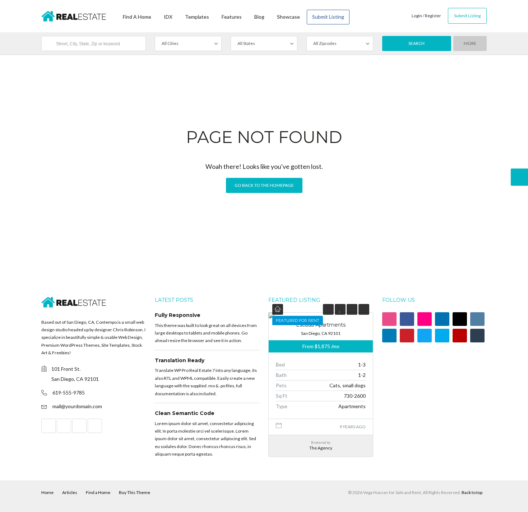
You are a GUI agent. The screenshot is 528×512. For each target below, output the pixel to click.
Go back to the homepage (264, 185)
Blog (259, 17)
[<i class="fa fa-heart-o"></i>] (340, 309)
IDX (168, 17)
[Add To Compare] (352, 309)
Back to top (472, 492)
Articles (69, 492)
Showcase (288, 17)
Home (47, 492)
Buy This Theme (134, 492)
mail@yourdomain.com (77, 406)
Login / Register (426, 15)
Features (232, 17)
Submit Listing (328, 17)
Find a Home (98, 492)
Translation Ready (179, 360)
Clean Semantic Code (184, 413)
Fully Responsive (177, 315)
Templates (197, 17)
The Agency (320, 448)
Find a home (137, 17)
